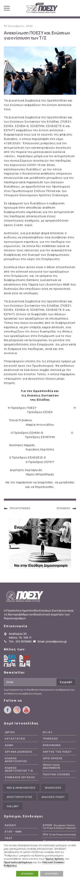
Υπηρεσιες (50, 738)
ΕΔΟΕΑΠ (10, 825)
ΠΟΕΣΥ (42, 8)
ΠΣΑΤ (9, 838)
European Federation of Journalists (10, 661)
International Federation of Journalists (25, 661)
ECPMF (59, 827)
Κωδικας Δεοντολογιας (16, 760)
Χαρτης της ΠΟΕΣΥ (57, 751)
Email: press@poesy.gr (52, 641)
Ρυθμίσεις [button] (10, 865)
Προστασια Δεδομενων (51, 766)
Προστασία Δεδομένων (18, 862)
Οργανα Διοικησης (18, 751)
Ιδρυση (10, 732)
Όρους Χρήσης (54, 858)
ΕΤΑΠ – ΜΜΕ (13, 831)
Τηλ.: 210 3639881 (20, 641)
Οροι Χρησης (53, 758)
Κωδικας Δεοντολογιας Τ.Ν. (19, 769)
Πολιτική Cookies (53, 862)
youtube (26, 710)
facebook (7, 710)
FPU (59, 834)
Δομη (9, 745)
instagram (17, 710)
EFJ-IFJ (47, 732)
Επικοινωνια (52, 745)
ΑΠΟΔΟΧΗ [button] (27, 873)
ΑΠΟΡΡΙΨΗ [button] (51, 873)
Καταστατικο (15, 738)
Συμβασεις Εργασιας (20, 777)
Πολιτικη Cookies (56, 774)
